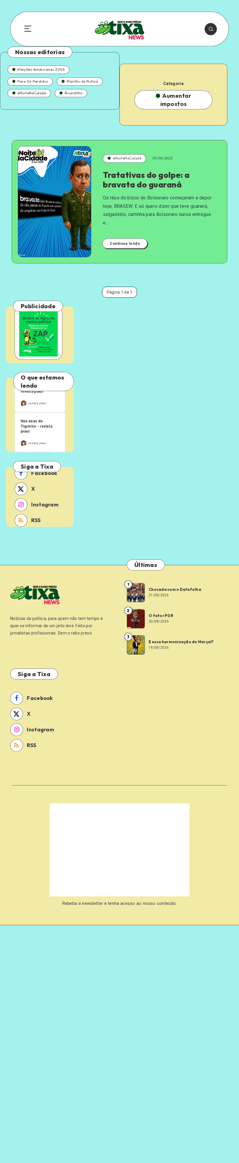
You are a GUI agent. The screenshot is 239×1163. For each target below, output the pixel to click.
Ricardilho (73, 93)
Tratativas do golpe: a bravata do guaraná (146, 180)
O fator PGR (161, 615)
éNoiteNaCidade (31, 93)
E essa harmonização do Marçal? (181, 641)
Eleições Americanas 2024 (41, 69)
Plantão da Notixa (82, 81)
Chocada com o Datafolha (175, 589)
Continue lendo (125, 243)
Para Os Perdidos (32, 81)
